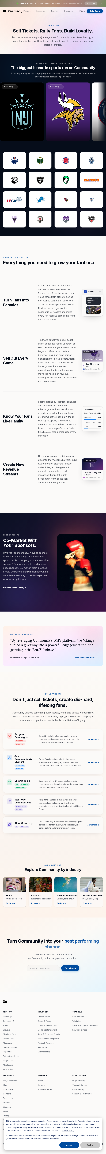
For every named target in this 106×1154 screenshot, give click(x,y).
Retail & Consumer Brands (49, 1034)
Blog (5, 1085)
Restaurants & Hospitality (48, 1038)
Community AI (8, 1021)
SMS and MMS (78, 1017)
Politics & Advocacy (46, 1043)
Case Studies (8, 1089)
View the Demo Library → (14, 588)
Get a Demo (94, 11)
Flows (5, 1025)
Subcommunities (10, 1047)
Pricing (82, 11)
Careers (41, 1085)
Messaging (7, 1043)
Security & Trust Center (82, 1094)
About (40, 1081)
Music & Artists (44, 1017)
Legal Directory (78, 1081)
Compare (7, 1094)
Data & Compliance (11, 1056)
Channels (54, 11)
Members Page (9, 1034)
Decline (90, 1145)
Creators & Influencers (47, 1025)
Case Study (9, 87)
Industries (40, 11)
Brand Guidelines (45, 1089)
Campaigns (8, 1017)
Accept (69, 1145)
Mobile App (8, 1065)
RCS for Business (79, 1030)
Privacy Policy (78, 1089)
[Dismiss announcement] (101, 3)
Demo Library (8, 1098)
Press (5, 1111)
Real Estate (42, 1047)
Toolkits (6, 1102)
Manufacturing (44, 1052)
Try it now (91, 3)
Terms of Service (79, 1085)
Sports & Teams (44, 1021)
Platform (27, 11)
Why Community (10, 1081)
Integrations (8, 1060)
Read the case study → (85, 658)
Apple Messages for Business (85, 1025)
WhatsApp (76, 1021)
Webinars (7, 1107)
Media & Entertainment (47, 1030)
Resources (69, 11)
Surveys (6, 1030)
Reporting (7, 1052)
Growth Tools (8, 1038)
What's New (8, 1069)
